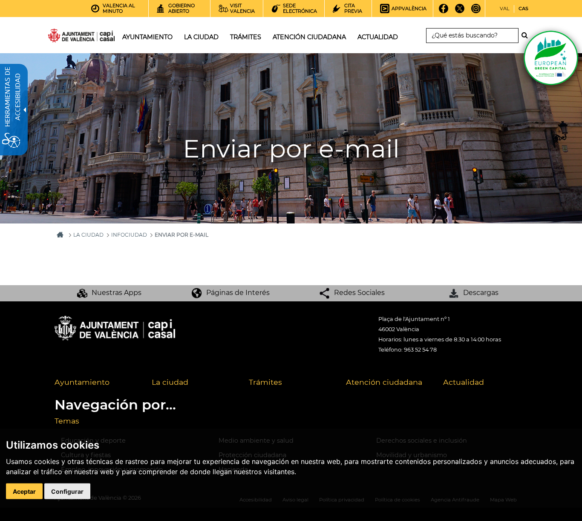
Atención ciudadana (384, 382)
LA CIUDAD (88, 235)
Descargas (480, 293)
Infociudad (129, 235)
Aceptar (24, 491)
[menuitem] (96, 383)
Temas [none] (67, 420)
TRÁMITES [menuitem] (245, 37)
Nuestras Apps (116, 293)
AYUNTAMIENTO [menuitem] (147, 37)
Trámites (265, 382)
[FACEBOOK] (443, 11)
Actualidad (463, 382)
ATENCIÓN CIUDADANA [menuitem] (309, 37)
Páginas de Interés (238, 293)
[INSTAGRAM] (476, 11)
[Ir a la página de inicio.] (66, 37)
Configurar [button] (67, 491)
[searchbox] (472, 35)
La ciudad (170, 382)
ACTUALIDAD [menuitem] (377, 37)
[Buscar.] (527, 35)
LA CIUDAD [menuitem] (201, 37)
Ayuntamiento (82, 382)
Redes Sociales (359, 293)
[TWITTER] (460, 11)
